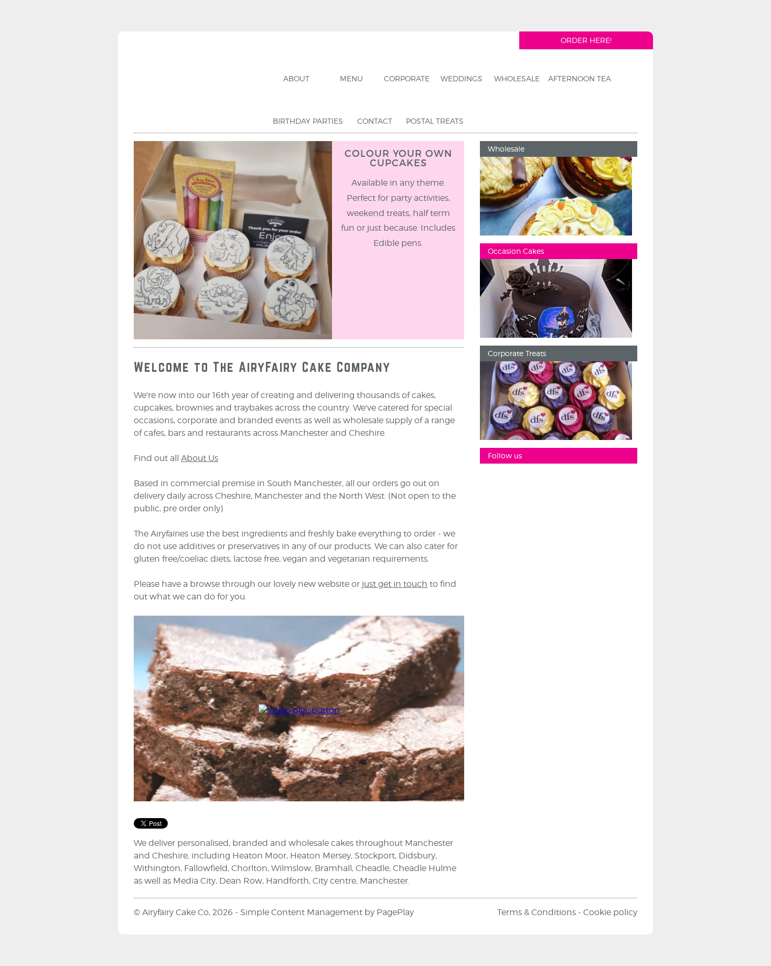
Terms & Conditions (536, 912)
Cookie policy (610, 912)
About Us (199, 458)
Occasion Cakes (516, 250)
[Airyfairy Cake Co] (196, 86)
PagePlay (395, 912)
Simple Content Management (301, 912)
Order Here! (586, 40)
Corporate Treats (517, 353)
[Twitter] (556, 482)
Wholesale (506, 148)
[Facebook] (493, 482)
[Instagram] (524, 482)
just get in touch (394, 584)
